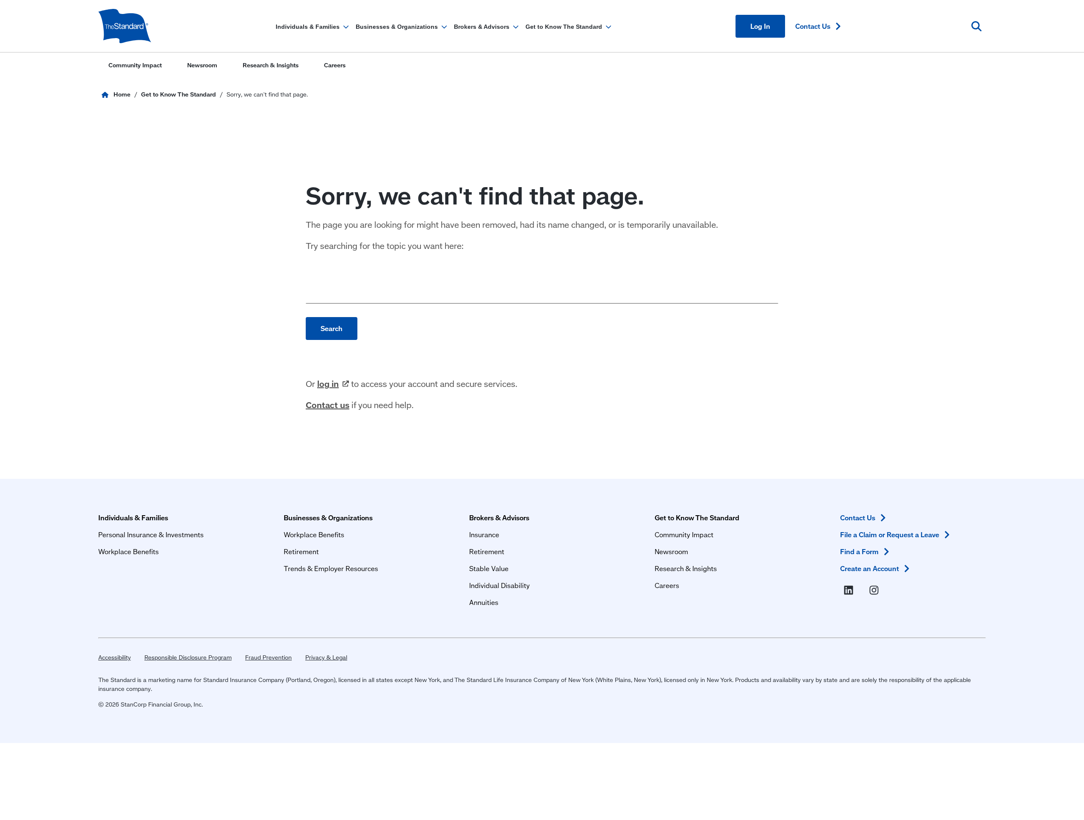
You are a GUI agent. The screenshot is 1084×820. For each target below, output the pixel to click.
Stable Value (489, 568)
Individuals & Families (133, 517)
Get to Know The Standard (697, 517)
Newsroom (671, 551)
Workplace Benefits (128, 551)
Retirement (301, 551)
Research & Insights (686, 568)
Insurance (484, 534)
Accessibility (114, 657)
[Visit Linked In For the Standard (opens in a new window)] (850, 590)
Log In (760, 26)
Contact (812, 26)
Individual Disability (499, 585)
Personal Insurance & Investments (151, 534)
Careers (667, 585)
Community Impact (684, 534)
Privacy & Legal (326, 657)
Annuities (483, 602)
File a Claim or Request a (889, 534)
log (328, 383)
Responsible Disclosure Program (188, 657)
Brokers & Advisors (499, 517)
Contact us (327, 404)
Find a (859, 551)
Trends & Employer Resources (331, 568)
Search (332, 328)
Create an (869, 568)
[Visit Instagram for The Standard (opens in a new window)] (876, 590)
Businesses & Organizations (328, 517)
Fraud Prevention (268, 657)
